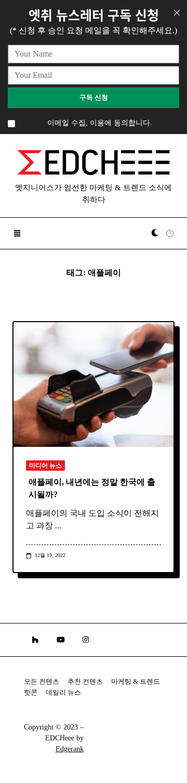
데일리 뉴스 (63, 692)
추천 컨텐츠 (85, 681)
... (58, 525)
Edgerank (70, 749)
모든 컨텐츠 (41, 681)
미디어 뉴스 (45, 465)
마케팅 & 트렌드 (135, 681)
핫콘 (30, 692)
